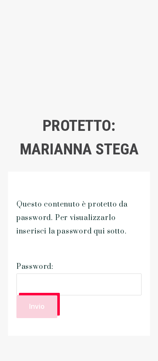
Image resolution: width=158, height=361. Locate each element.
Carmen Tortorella (50, 48)
